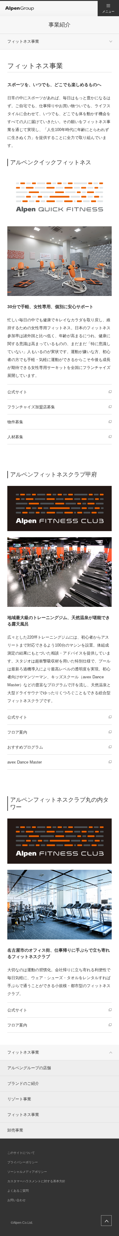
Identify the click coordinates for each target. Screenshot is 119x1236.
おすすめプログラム (25, 747)
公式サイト (17, 392)
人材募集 (15, 437)
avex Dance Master (24, 762)
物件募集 (15, 422)
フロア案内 (17, 732)
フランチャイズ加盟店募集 (31, 407)
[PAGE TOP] (106, 1221)
